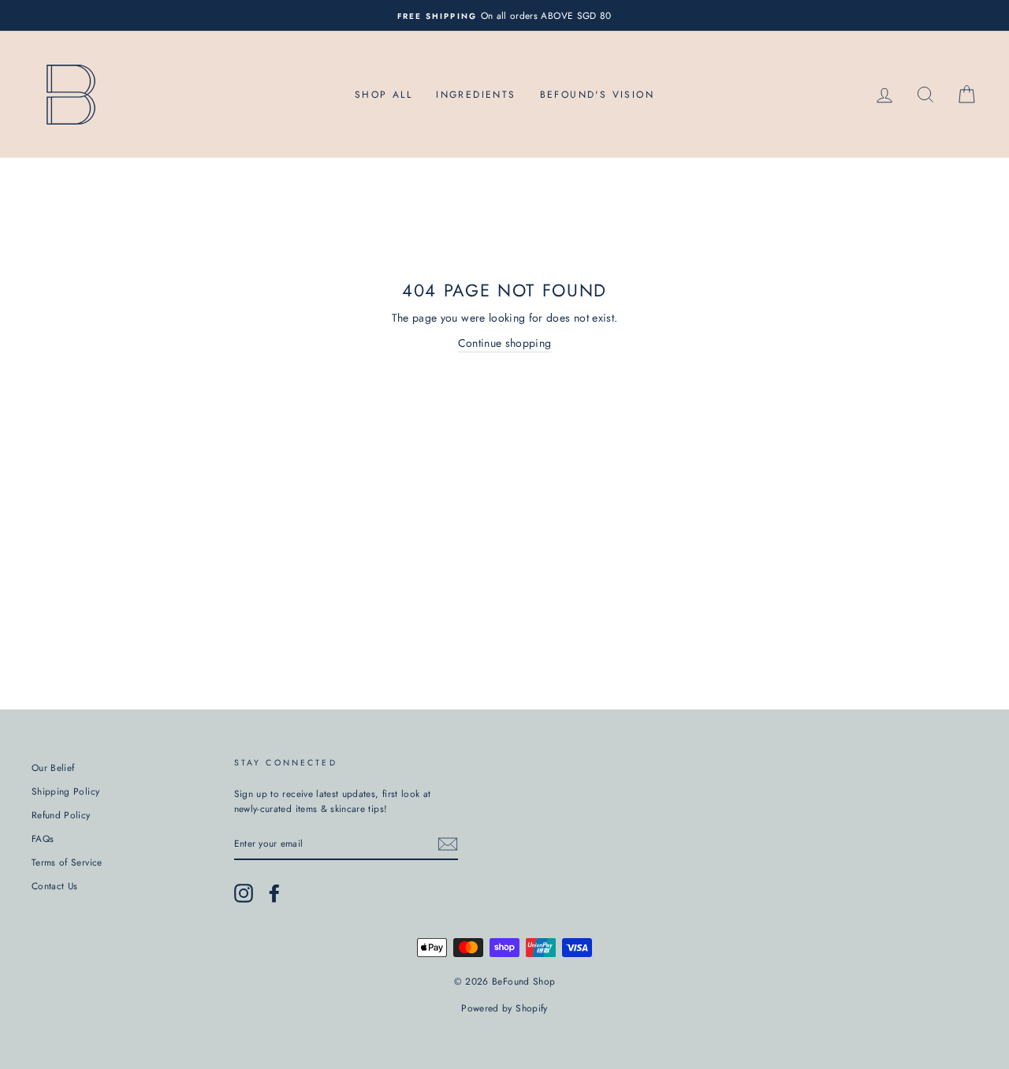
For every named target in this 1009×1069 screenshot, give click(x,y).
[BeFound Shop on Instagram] (243, 893)
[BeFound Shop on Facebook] (274, 893)
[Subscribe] (447, 844)
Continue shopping (505, 343)
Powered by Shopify (504, 1008)
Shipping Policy (65, 791)
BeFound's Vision (597, 95)
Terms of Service (67, 862)
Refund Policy (61, 814)
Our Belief (53, 767)
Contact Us (55, 885)
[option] (504, 15)
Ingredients (476, 95)
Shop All (383, 95)
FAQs (43, 838)
